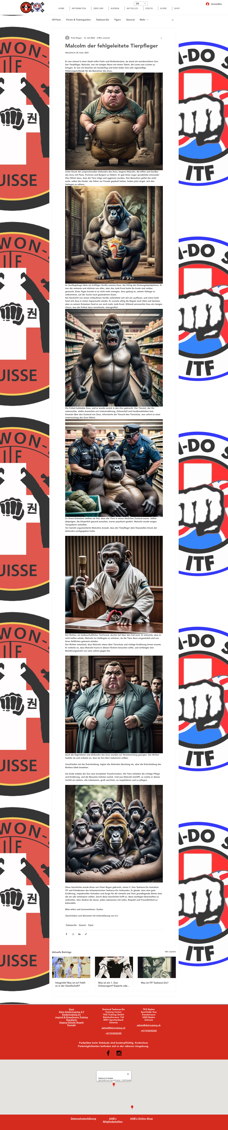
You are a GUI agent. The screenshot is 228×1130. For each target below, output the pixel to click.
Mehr (142, 19)
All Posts (56, 19)
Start (71, 1009)
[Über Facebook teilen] (66, 934)
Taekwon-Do (102, 19)
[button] (172, 20)
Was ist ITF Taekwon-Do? (154, 982)
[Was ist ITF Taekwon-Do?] (157, 967)
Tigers (117, 19)
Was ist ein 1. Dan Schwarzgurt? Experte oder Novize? (113, 984)
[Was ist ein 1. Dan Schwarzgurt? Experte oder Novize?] (114, 967)
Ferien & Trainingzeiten (78, 19)
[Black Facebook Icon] (108, 1053)
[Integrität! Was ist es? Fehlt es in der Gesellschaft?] (71, 967)
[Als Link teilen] (86, 934)
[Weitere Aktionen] (161, 37)
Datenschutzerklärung (83, 1118)
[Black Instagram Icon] (119, 1053)
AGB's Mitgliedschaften (113, 1120)
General (130, 19)
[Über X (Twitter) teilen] (73, 934)
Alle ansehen (170, 951)
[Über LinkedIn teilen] (79, 934)
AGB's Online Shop (141, 1118)
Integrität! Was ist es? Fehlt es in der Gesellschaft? (70, 984)
